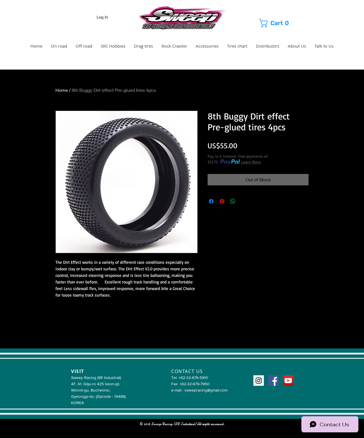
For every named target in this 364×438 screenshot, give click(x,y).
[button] (279, 23)
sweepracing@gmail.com (206, 390)
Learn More (251, 161)
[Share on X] (243, 201)
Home (61, 90)
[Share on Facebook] (211, 201)
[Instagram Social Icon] (258, 380)
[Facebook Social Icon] (273, 380)
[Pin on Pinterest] (222, 201)
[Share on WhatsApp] (232, 201)
